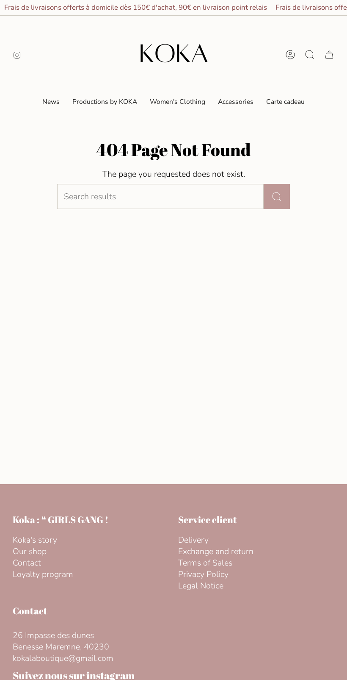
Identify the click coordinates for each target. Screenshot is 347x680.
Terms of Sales (205, 563)
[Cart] (329, 54)
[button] (177, 102)
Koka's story (35, 540)
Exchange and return (215, 551)
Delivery (193, 540)
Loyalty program (43, 574)
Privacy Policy (203, 574)
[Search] (277, 196)
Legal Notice (200, 585)
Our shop (30, 551)
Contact (27, 563)
